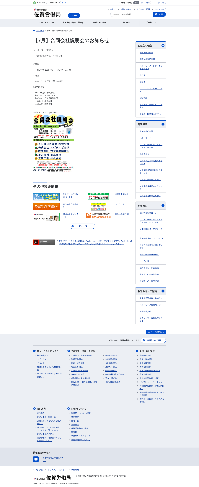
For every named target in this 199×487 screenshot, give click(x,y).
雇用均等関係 (111, 367)
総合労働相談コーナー (149, 213)
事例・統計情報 (147, 351)
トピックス (41, 359)
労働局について (78, 409)
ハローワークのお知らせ (150, 305)
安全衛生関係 (111, 355)
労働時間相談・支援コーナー (151, 230)
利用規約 (75, 470)
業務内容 (75, 417)
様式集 (142, 75)
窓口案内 (41, 409)
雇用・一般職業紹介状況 (150, 371)
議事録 (74, 432)
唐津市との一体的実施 (149, 281)
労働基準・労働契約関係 (81, 355)
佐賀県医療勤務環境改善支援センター (151, 171)
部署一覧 (75, 421)
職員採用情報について (80, 440)
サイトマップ (160, 9)
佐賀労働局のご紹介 (46, 434)
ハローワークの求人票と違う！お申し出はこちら (151, 220)
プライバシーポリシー (57, 470)
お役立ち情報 (145, 45)
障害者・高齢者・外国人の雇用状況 (152, 400)
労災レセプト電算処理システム (151, 319)
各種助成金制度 (77, 374)
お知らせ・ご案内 (147, 291)
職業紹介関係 (77, 367)
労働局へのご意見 (153, 340)
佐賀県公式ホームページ (150, 180)
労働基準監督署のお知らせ (151, 298)
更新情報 (41, 377)
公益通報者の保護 (112, 382)
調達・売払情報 (146, 52)
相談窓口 (142, 206)
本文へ (113, 9)
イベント (41, 363)
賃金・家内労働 (146, 359)
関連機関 (142, 124)
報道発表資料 (145, 311)
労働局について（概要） (81, 413)
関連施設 (75, 424)
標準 (136, 3)
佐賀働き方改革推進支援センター (151, 162)
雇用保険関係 (111, 363)
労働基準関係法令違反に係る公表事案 (152, 393)
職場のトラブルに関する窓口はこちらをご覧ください (49, 428)
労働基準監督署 (146, 131)
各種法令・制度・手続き (83, 351)
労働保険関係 (111, 359)
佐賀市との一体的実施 (149, 268)
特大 (148, 3)
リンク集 (39, 470)
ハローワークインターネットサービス (151, 67)
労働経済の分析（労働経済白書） (152, 387)
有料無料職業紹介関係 (114, 374)
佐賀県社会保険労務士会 (150, 196)
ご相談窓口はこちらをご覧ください (49, 422)
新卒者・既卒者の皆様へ (150, 114)
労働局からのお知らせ (80, 436)
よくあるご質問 (143, 9)
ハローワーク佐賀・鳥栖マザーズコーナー (151, 146)
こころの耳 (144, 261)
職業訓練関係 (111, 371)
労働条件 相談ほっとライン (151, 238)
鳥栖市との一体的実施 (149, 274)
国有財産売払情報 (147, 59)
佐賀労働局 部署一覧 (46, 417)
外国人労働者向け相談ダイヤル (151, 246)
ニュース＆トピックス (48, 351)
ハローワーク (145, 138)
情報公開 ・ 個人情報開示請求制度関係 (84, 383)
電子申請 (143, 98)
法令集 (142, 82)
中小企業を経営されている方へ (151, 106)
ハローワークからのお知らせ (49, 373)
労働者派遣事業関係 (79, 371)
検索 (161, 14)
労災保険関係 (77, 359)
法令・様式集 (111, 378)
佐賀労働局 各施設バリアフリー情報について (49, 439)
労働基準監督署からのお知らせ (49, 368)
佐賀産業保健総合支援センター (151, 187)
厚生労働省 (162, 3)
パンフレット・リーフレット (151, 89)
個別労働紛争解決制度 (149, 254)
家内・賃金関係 (77, 363)
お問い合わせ (126, 9)
